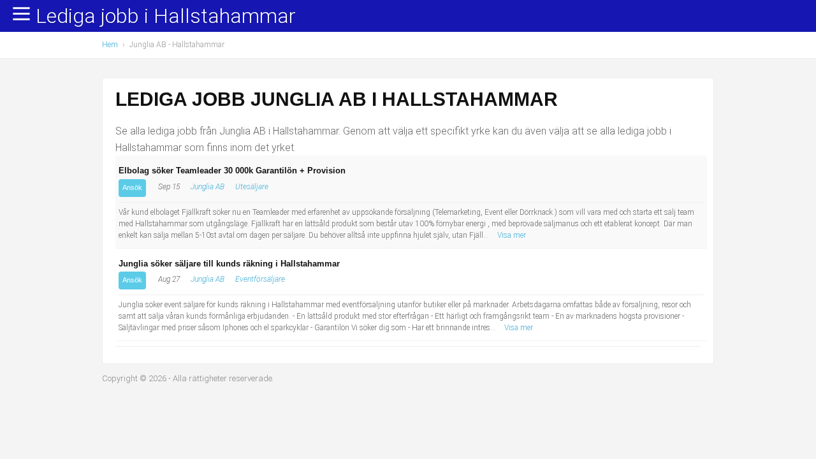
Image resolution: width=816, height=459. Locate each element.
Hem (110, 44)
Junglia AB (207, 186)
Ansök (132, 187)
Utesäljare (251, 186)
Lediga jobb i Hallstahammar (166, 16)
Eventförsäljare (260, 279)
